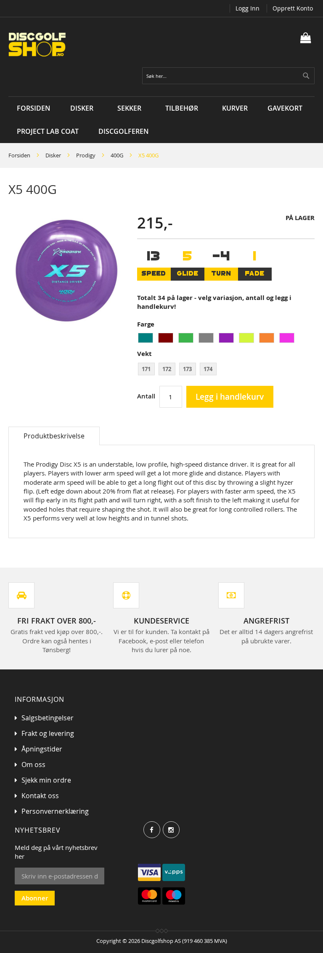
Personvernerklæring (55, 811)
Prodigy (85, 155)
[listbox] (226, 339)
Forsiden (19, 155)
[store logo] (85, 45)
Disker (53, 155)
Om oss (33, 764)
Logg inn (247, 8)
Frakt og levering (47, 733)
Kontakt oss (40, 795)
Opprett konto (293, 8)
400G (117, 155)
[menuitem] (84, 108)
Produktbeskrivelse (54, 436)
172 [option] (166, 369)
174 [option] (208, 369)
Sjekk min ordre (46, 780)
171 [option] (146, 369)
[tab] (54, 436)
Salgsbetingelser (47, 717)
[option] (145, 338)
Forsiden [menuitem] (33, 108)
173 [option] (187, 369)
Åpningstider (41, 749)
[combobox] (228, 75)
